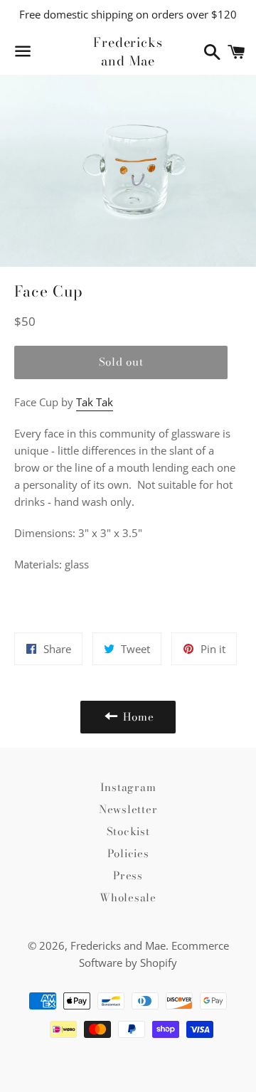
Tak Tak (94, 402)
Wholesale (128, 897)
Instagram (128, 787)
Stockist (128, 831)
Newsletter (128, 809)
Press (128, 875)
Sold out (121, 362)
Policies (128, 853)
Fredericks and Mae (128, 51)
